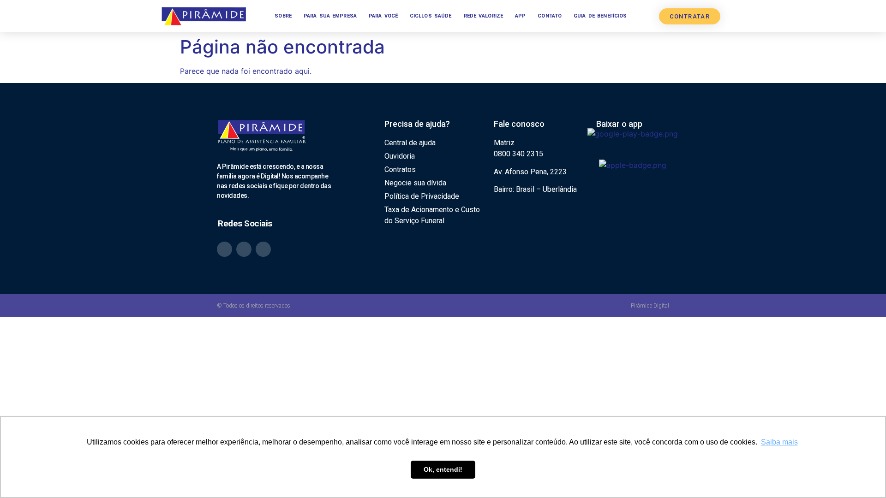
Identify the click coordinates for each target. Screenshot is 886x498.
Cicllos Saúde (431, 16)
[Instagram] (243, 249)
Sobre (283, 16)
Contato (550, 16)
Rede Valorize (483, 16)
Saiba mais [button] (779, 442)
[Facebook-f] (263, 249)
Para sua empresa (330, 16)
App (520, 16)
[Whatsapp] (224, 249)
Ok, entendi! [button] (443, 469)
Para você (383, 16)
